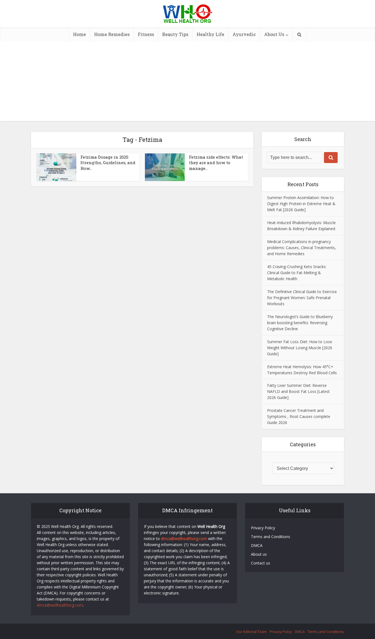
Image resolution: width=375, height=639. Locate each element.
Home (79, 34)
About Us (274, 34)
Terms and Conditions (271, 536)
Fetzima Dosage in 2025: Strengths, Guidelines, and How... (107, 162)
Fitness (146, 34)
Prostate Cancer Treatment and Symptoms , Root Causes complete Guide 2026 (298, 416)
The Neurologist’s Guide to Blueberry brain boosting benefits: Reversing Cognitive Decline (300, 322)
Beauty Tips (175, 34)
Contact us (260, 563)
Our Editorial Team (251, 631)
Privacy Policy (263, 527)
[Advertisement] (187, 82)
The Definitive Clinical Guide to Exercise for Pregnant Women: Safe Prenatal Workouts (302, 297)
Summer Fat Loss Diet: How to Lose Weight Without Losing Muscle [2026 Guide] (299, 347)
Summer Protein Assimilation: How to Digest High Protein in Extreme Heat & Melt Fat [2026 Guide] (301, 203)
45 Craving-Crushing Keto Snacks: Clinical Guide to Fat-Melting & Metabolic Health (296, 272)
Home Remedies (112, 34)
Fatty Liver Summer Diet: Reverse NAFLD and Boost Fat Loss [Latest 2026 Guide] (298, 391)
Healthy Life (210, 34)
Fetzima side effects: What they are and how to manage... (216, 162)
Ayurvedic (244, 34)
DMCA (256, 545)
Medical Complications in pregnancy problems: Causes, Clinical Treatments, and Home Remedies (301, 247)
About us (259, 554)
